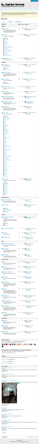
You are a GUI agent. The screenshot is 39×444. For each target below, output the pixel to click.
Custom (3, 214)
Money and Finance (8, 51)
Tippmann (6, 173)
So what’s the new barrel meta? (31, 72)
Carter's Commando (7, 199)
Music (5, 44)
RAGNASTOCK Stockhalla (8, 210)
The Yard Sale (6, 305)
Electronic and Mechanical (8, 243)
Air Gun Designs (7, 118)
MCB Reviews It (6, 106)
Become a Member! (5, 363)
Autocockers (6, 125)
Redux (5, 162)
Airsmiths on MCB (6, 237)
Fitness (6, 40)
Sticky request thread (30, 325)
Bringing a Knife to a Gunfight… (31, 228)
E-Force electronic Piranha (30, 288)
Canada (6, 193)
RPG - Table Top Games (8, 50)
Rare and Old (5, 248)
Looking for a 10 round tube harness (32, 261)
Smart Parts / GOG (7, 166)
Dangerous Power (7, 137)
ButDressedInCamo (30, 102)
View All (4, 432)
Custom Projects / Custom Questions (8, 218)
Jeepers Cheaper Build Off (8, 228)
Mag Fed (6, 153)
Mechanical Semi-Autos (8, 271)
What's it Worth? (7, 83)
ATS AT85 (27, 248)
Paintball (4, 62)
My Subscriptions (18, 21)
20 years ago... (28, 199)
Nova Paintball (7, 158)
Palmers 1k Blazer (29, 271)
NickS (28, 92)
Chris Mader (29, 113)
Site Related (4, 318)
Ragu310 (28, 87)
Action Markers (7, 117)
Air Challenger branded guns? (6, 420)
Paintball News (6, 58)
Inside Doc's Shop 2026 (30, 237)
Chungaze (28, 244)
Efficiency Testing (29, 106)
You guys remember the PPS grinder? (32, 112)
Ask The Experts (6, 79)
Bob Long (6, 130)
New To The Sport (6, 72)
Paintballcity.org (4, 359)
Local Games (5, 178)
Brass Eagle (6, 129)
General (3, 26)
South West (6, 190)
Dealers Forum (6, 295)
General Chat (6, 28)
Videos (6, 52)
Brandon (28, 73)
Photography (7, 48)
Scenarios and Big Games (8, 96)
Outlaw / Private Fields (7, 101)
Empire (6, 142)
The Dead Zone (6, 64)
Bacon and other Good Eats (9, 47)
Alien (5, 122)
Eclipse (6, 141)
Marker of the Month (8, 69)
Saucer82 (28, 272)
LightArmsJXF (29, 217)
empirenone (29, 289)
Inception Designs (7, 149)
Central (6, 186)
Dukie (5, 138)
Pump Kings (6, 212)
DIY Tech (6, 224)
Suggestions (5, 325)
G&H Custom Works (8, 146)
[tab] (3, 22)
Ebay (3, 241)
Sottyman (28, 301)
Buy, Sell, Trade (5, 259)
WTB (4, 261)
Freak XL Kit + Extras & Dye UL (31, 300)
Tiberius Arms (7, 169)
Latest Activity (9, 21)
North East (6, 184)
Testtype (13, 352)
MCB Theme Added (29, 320)
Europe (6, 194)
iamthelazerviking (30, 296)
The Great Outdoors (8, 55)
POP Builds (5, 232)
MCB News (5, 320)
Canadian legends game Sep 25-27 (7, 414)
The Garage (6, 39)
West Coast (6, 188)
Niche (5, 154)
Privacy (31, 437)
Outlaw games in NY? (29, 101)
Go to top (36, 437)
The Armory (5, 112)
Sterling (6, 170)
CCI (5, 134)
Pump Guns (6, 157)
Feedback (5, 312)
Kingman (6, 150)
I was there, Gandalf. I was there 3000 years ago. (9, 380)
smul (28, 65)
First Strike (6, 145)
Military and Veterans (8, 46)
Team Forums (6, 204)
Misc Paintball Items (7, 300)
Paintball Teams (5, 197)
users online (12, 341)
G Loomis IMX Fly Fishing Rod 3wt (31, 305)
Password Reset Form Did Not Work (32, 331)
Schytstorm (29, 313)
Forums (3, 21)
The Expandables (7, 209)
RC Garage (6, 54)
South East (6, 185)
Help (28, 437)
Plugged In (6, 43)
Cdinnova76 (29, 229)
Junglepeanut (29, 306)
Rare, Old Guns (6, 282)
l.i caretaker (4, 408)
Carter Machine (7, 133)
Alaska (6, 189)
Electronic (5, 266)
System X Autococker (29, 243)
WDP (5, 174)
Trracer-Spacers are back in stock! (32, 295)
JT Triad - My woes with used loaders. (32, 64)
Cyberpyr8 (28, 97)
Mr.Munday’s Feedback (30, 312)
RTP (5, 165)
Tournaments (6, 91)
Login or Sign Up (34, 0)
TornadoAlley (29, 277)
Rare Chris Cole (4, 407)
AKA (5, 121)
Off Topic (5, 34)
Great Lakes (6, 192)
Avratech (6, 126)
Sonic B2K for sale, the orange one (7, 367)
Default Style (4, 437)
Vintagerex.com (4, 361)
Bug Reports (5, 331)
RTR (5, 161)
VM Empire (6, 176)
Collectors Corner (6, 86)
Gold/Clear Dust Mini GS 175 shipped (7, 374)
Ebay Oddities (6, 254)
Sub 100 (4, 288)
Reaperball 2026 (29, 178)
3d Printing (6, 225)
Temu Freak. (28, 254)
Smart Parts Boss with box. (30, 281)
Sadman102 (4, 427)
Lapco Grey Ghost (29, 276)
